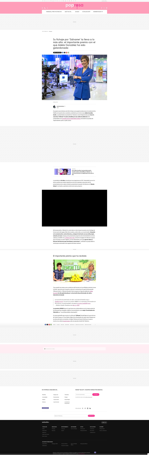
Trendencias (92, 428)
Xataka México (44, 443)
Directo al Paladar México (74, 444)
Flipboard (66, 52)
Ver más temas (45, 408)
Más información (82, 453)
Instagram (107, 8)
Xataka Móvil (44, 430)
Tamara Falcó (56, 399)
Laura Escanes (56, 402)
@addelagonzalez (59, 301)
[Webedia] (45, 422)
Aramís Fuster (66, 321)
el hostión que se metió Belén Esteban (71, 118)
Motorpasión (82, 428)
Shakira (43, 399)
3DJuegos (53, 428)
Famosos (50, 31)
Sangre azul (55, 394)
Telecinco (73, 324)
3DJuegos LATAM (55, 443)
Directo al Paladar (74, 428)
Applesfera (44, 432)
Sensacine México (64, 443)
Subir (103, 422)
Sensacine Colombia (64, 445)
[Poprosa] (74, 6)
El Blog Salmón (102, 428)
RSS (90, 408)
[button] (60, 106)
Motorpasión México (83, 443)
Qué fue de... (68, 11)
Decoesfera (92, 430)
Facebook (101, 8)
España (58, 324)
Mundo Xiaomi (44, 436)
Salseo (77, 11)
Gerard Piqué (67, 399)
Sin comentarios (58, 52)
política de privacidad (88, 397)
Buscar (47, 8)
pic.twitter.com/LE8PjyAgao (83, 303)
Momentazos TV (98, 11)
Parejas (66, 397)
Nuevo (45, 8)
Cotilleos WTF (86, 11)
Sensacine (63, 428)
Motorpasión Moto (83, 430)
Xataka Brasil (44, 445)
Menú (42, 8)
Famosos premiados (80, 324)
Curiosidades (44, 397)
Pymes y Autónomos (103, 430)
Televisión (62, 324)
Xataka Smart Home (45, 434)
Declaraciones (56, 397)
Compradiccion (92, 432)
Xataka (43, 428)
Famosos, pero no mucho (54, 11)
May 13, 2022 (76, 305)
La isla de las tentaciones (67, 402)
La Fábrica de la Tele (69, 237)
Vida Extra (53, 430)
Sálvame (67, 324)
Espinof (62, 430)
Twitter (104, 8)
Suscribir (95, 394)
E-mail (68, 52)
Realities (44, 394)
